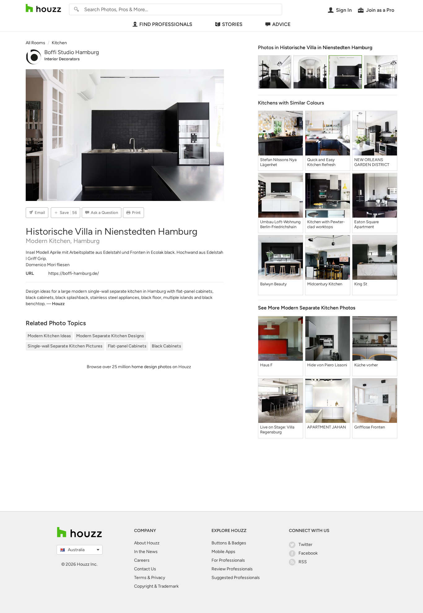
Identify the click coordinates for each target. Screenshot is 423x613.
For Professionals (228, 560)
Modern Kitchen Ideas (49, 335)
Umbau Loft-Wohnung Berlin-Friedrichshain (280, 224)
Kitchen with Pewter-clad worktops (326, 224)
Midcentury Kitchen (324, 284)
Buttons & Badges (229, 543)
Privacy (158, 577)
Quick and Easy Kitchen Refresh (321, 162)
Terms (140, 577)
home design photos (152, 366)
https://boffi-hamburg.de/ (73, 273)
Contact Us (145, 569)
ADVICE (281, 24)
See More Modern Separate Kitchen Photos (306, 308)
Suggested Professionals (236, 577)
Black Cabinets (166, 346)
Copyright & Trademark (156, 586)
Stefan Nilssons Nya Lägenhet (278, 162)
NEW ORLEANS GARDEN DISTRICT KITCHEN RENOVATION (371, 162)
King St (360, 284)
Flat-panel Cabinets (127, 346)
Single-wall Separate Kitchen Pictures (65, 346)
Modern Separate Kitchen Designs (110, 335)
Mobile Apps (223, 551)
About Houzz (146, 543)
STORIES (232, 24)
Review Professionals (232, 569)
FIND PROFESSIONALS (165, 24)
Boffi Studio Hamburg (71, 52)
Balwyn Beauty (273, 284)
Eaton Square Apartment (366, 224)
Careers (142, 560)
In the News (146, 551)
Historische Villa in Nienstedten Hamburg (326, 47)
